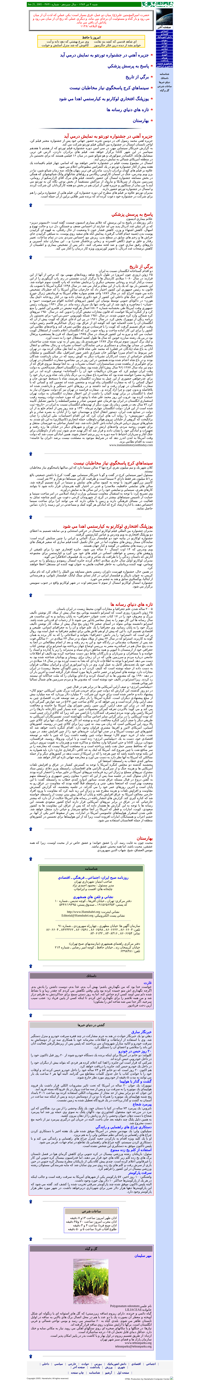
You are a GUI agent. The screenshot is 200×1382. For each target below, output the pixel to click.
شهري (164, 54)
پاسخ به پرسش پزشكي (128, 65)
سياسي (164, 48)
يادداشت (164, 60)
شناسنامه (164, 74)
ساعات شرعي (164, 86)
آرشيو (108, 1372)
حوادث (165, 43)
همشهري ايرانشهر (164, 66)
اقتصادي (164, 34)
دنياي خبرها (164, 82)
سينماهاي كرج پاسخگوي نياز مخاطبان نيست (109, 87)
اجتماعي (164, 31)
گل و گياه (164, 90)
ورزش (164, 57)
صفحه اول (122, 1372)
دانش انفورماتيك (164, 37)
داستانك (164, 78)
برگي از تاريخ (137, 76)
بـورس (164, 40)
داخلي (164, 51)
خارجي (165, 46)
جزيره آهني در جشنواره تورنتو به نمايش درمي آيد (104, 55)
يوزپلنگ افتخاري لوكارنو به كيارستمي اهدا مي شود (104, 98)
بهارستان (141, 120)
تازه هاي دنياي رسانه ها (128, 109)
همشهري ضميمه (164, 63)
